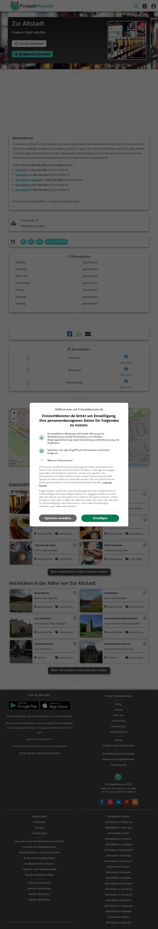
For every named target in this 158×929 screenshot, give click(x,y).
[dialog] (79, 464)
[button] (79, 460)
